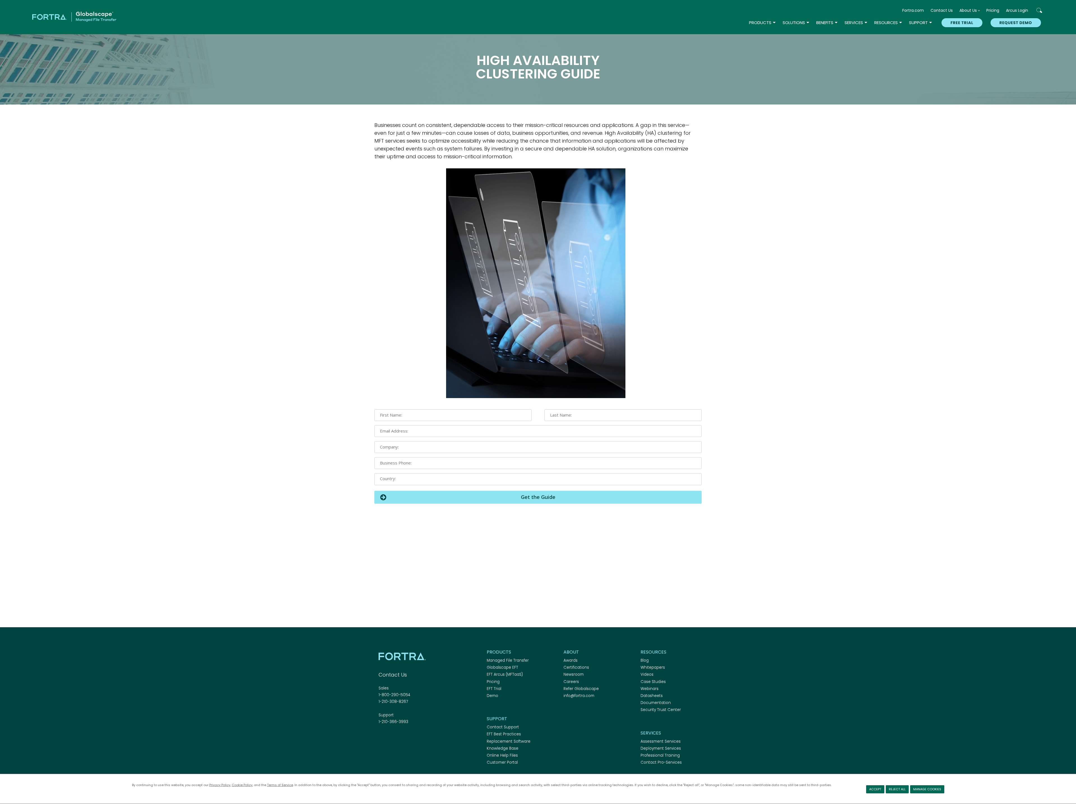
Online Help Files (502, 755)
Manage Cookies (927, 789)
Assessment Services (661, 741)
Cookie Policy (242, 785)
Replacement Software (508, 741)
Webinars (649, 688)
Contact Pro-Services (661, 762)
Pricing (992, 10)
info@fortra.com (578, 695)
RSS (411, 737)
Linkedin (401, 737)
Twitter (391, 737)
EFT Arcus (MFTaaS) (505, 674)
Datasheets (652, 695)
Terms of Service (280, 785)
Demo (492, 695)
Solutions (794, 22)
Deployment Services (661, 748)
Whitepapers (653, 667)
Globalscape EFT (502, 667)
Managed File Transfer (508, 660)
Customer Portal (502, 762)
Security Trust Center (661, 709)
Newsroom (573, 674)
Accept (875, 789)
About (571, 652)
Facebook (382, 737)
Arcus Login (1017, 10)
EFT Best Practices (504, 734)
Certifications (576, 667)
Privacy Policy (219, 785)
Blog (645, 660)
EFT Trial (494, 688)
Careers (571, 681)
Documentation (656, 702)
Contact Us (942, 10)
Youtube (421, 737)
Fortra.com (913, 10)
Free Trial (961, 22)
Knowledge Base (502, 748)
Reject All (897, 789)
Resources (886, 22)
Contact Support (503, 727)
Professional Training (660, 755)
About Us (968, 10)
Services (854, 22)
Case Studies (653, 681)
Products (760, 22)
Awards (570, 660)
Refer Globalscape (581, 688)
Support (918, 22)
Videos (647, 674)
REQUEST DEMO (1016, 22)
